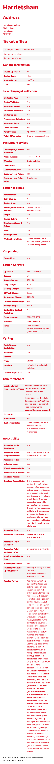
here (35, 432)
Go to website (33, 161)
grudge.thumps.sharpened (37, 410)
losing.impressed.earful (36, 398)
